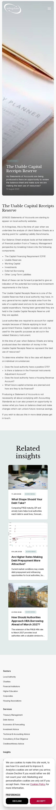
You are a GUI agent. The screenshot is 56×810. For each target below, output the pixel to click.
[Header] (12, 8)
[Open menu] (49, 8)
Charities (7, 681)
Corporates (8, 696)
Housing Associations (12, 701)
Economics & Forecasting (14, 724)
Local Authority (9, 677)
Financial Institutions (11, 686)
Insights (7, 752)
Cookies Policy (37, 784)
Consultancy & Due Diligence (15, 739)
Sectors (7, 671)
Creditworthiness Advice (13, 744)
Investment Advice (11, 729)
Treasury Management (13, 715)
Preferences (13, 795)
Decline (17, 801)
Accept (41, 801)
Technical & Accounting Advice (16, 734)
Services (7, 709)
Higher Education (10, 691)
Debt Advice (8, 720)
